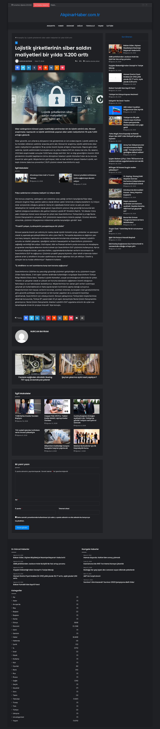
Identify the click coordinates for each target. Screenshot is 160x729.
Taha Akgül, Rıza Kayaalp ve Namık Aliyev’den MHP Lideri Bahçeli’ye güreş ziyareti (125, 136)
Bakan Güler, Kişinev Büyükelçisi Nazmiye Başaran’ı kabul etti (132, 48)
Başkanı (16, 615)
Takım (15, 695)
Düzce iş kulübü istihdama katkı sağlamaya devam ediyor (85, 178)
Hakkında (16, 641)
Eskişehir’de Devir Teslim (119, 101)
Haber (60, 26)
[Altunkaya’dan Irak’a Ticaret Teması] (21, 178)
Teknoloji (90, 26)
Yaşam (100, 26)
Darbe (15, 619)
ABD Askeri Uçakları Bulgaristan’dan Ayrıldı (133, 108)
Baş (14, 608)
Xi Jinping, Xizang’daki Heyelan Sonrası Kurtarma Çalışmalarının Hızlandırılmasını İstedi (134, 180)
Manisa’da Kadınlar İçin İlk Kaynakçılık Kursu (85, 447)
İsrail (14, 652)
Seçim (15, 684)
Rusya (15, 677)
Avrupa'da (16, 604)
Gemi (15, 630)
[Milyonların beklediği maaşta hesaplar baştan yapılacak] (57, 436)
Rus (14, 673)
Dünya (15, 622)
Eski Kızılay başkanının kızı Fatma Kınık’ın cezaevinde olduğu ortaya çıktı (126, 245)
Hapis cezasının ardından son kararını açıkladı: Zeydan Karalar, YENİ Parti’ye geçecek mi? (134, 206)
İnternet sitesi (64, 508)
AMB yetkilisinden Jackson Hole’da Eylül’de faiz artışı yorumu (123, 58)
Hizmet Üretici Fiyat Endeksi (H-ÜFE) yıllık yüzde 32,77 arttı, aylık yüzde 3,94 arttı (133, 78)
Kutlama (16, 659)
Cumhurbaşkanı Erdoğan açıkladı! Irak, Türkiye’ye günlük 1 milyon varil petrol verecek (85, 419)
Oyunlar (16, 666)
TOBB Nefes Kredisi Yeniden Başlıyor (26, 417)
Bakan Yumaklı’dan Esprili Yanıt (122, 88)
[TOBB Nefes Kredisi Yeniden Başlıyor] (28, 406)
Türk (14, 706)
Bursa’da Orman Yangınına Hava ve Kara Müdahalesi (133, 220)
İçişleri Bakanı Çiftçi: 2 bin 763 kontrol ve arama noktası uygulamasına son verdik (126, 160)
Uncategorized (18, 717)
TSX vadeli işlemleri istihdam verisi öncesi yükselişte (27, 431)
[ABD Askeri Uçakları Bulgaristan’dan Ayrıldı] (115, 110)
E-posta (18, 508)
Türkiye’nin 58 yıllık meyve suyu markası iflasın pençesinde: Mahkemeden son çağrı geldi (133, 122)
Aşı (14, 597)
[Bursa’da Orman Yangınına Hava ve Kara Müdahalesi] (115, 220)
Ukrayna (16, 713)
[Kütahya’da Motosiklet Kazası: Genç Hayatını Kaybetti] (115, 193)
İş (25, 38)
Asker (15, 601)
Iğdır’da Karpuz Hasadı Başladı (122, 237)
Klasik (15, 655)
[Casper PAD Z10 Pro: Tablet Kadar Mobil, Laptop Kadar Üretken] (57, 406)
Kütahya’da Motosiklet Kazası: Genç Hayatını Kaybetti (133, 192)
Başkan (15, 612)
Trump (15, 702)
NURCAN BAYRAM (25, 61)
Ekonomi (70, 26)
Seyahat (16, 688)
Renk (15, 670)
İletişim (110, 26)
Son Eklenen (127, 37)
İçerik (15, 644)
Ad (16, 500)
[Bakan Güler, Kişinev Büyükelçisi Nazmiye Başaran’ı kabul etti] (115, 48)
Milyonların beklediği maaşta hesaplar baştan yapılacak (56, 447)
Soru (14, 692)
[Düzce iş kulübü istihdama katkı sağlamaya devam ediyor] (65, 178)
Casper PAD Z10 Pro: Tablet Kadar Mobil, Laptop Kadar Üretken (56, 418)
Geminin (16, 633)
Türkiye (15, 710)
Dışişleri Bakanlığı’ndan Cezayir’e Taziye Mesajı (67, 5)
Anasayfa (51, 26)
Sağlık (80, 26)
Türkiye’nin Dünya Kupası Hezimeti (123, 94)
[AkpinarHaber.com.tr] (80, 15)
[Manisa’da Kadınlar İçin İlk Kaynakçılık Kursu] (86, 436)
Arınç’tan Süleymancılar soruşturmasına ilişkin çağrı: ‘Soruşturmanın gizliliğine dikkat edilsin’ (133, 149)
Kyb (14, 662)
